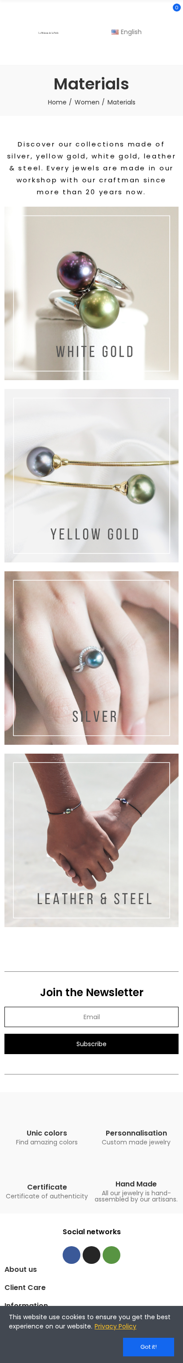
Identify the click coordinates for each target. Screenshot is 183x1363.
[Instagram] (91, 1255)
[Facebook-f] (71, 1255)
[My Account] (174, 53)
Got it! (148, 1347)
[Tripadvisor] (111, 1255)
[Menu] (8, 33)
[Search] (157, 11)
